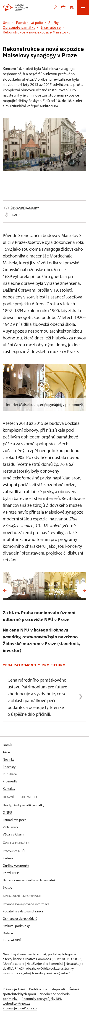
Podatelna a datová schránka (23, 911)
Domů (7, 745)
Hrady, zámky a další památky (23, 805)
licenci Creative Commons (32, 959)
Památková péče (14, 819)
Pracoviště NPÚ (14, 851)
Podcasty (9, 766)
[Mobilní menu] (83, 7)
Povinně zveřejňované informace (26, 904)
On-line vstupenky (16, 865)
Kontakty (9, 788)
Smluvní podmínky (16, 926)
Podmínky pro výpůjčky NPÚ (42, 998)
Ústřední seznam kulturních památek (29, 880)
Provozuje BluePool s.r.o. (20, 1008)
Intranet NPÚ (12, 940)
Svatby (7, 887)
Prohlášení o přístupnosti (47, 989)
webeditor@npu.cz (16, 1003)
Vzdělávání (10, 827)
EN (72, 7)
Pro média (10, 781)
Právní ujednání (14, 989)
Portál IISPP (11, 873)
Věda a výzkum (13, 834)
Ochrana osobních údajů (20, 918)
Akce (6, 752)
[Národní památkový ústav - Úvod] (16, 7)
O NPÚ (7, 812)
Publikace (10, 774)
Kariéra (8, 858)
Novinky (8, 759)
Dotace (8, 933)
